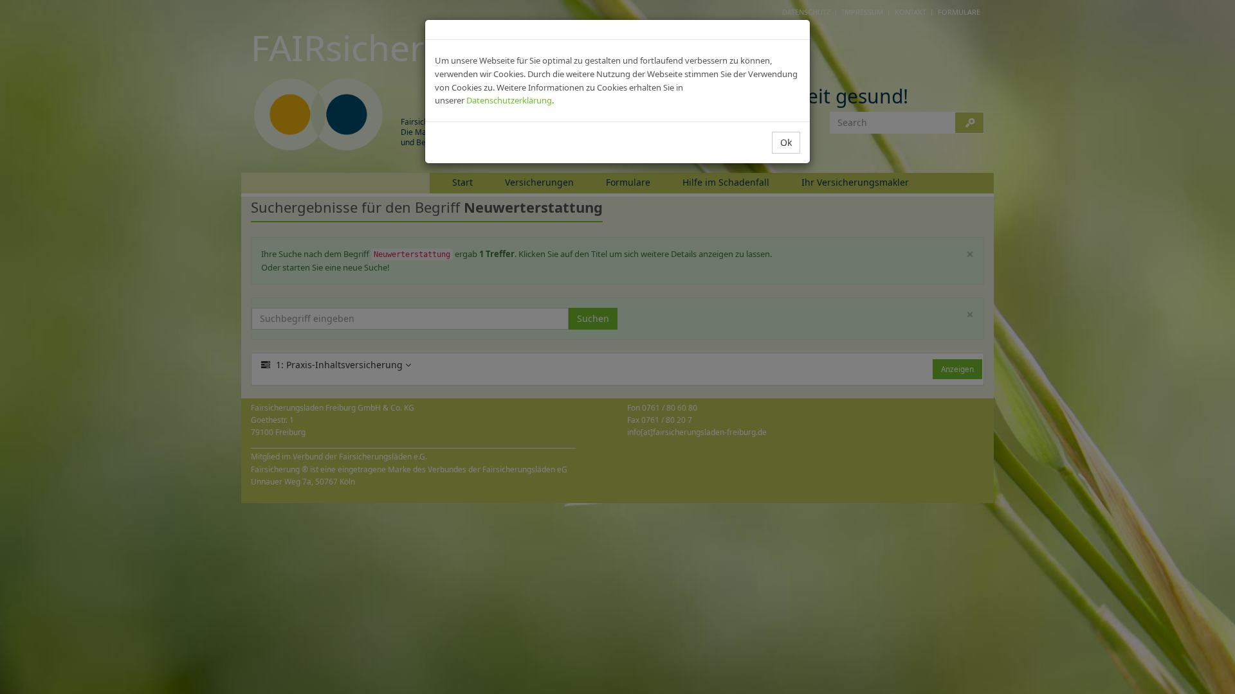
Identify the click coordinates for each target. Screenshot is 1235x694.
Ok (786, 142)
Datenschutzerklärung (509, 100)
